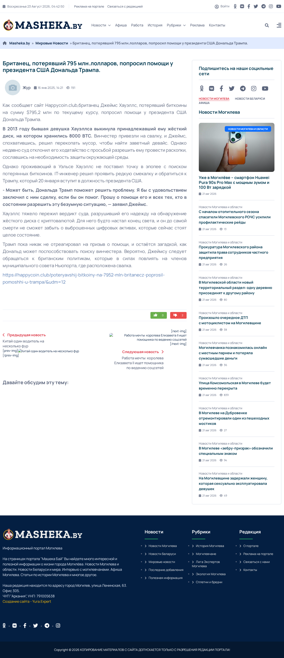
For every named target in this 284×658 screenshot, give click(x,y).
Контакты (217, 25)
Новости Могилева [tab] (214, 99)
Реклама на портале (88, 6)
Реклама (197, 25)
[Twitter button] (256, 6)
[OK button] (235, 6)
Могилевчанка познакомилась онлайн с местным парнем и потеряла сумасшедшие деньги (233, 353)
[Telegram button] (263, 6)
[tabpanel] (236, 303)
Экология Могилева (211, 574)
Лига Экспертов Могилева (206, 564)
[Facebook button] (24, 625)
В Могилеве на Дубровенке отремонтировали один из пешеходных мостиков (234, 418)
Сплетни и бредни (209, 582)
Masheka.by (19, 43)
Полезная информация (166, 578)
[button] (279, 26)
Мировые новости (162, 562)
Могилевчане (206, 554)
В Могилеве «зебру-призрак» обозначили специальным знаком (236, 451)
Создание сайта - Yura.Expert (27, 601)
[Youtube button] (278, 6)
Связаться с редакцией (124, 6)
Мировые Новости (52, 43)
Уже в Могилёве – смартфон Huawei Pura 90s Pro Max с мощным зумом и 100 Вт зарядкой (234, 182)
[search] (268, 25)
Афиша (121, 25)
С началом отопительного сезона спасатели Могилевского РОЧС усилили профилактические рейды (235, 217)
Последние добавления (166, 570)
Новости (98, 25)
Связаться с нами (256, 562)
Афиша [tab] (204, 103)
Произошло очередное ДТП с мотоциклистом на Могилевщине (230, 320)
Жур (27, 87)
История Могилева (210, 546)
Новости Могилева (163, 546)
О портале (250, 546)
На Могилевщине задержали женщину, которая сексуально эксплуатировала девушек (233, 483)
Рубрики (174, 25)
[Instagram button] (271, 6)
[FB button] (248, 6)
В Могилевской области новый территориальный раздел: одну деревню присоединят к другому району (235, 287)
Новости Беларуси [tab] (250, 99)
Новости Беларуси (162, 554)
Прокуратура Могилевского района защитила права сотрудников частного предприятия (233, 252)
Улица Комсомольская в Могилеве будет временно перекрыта (235, 385)
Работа (137, 25)
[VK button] (242, 6)
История (155, 25)
